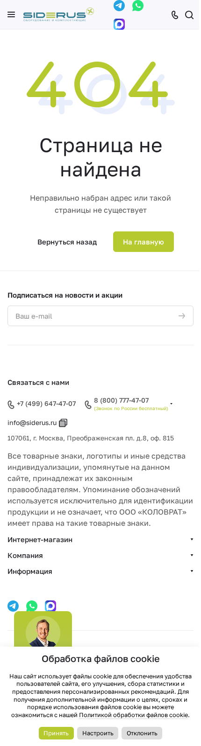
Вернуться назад (67, 241)
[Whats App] (138, 5)
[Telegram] (119, 5)
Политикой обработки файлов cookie (133, 714)
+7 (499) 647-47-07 (46, 403)
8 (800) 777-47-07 (121, 400)
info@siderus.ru (32, 422)
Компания (25, 555)
